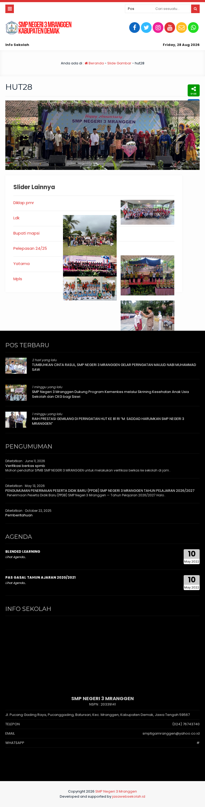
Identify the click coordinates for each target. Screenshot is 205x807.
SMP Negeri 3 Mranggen (116, 791)
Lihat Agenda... (15, 557)
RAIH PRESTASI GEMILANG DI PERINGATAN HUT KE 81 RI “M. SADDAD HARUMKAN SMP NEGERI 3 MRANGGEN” (108, 421)
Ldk (16, 218)
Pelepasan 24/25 (30, 248)
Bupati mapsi (26, 233)
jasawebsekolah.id (128, 796)
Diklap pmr (23, 202)
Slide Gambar (119, 63)
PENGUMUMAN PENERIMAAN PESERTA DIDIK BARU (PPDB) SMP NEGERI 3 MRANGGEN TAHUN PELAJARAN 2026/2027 (99, 490)
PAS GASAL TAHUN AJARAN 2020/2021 (40, 577)
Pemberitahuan (19, 515)
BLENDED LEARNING (22, 551)
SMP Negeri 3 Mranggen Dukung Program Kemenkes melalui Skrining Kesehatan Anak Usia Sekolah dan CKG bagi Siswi (110, 394)
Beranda (96, 63)
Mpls (17, 279)
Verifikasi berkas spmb (25, 465)
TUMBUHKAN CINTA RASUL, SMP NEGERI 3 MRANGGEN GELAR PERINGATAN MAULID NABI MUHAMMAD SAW (114, 367)
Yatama (21, 263)
